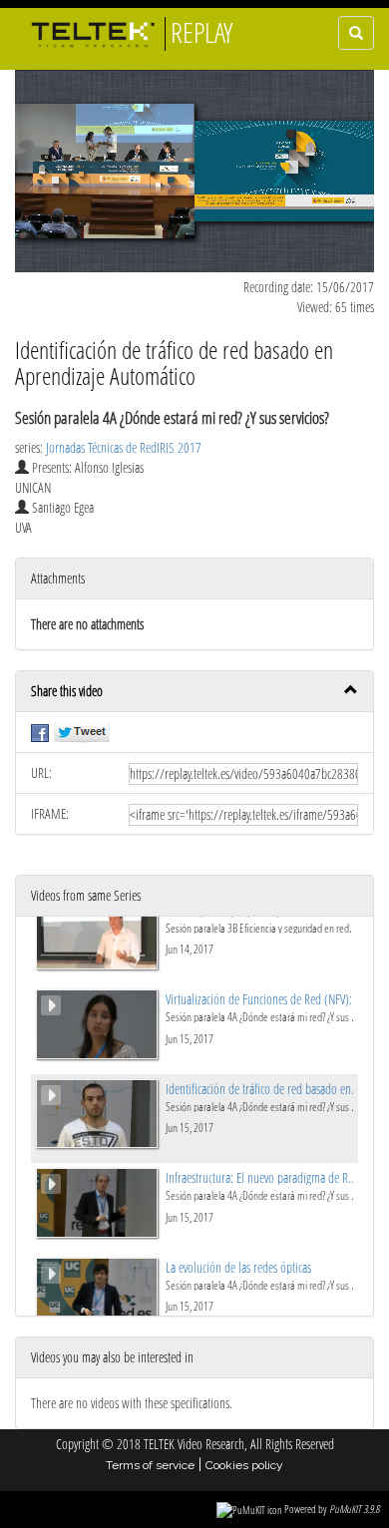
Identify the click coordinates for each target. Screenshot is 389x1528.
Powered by (331, 1508)
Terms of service (150, 1465)
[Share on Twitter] (82, 731)
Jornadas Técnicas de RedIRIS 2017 (123, 447)
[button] (194, 691)
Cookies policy (244, 1465)
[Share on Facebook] (40, 731)
